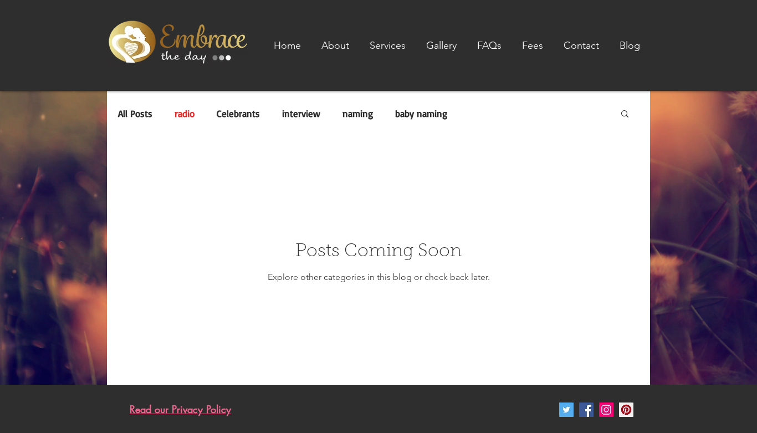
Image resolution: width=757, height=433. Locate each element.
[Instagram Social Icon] (606, 410)
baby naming (421, 113)
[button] (387, 45)
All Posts (135, 113)
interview (301, 113)
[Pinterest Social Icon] (626, 410)
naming (357, 113)
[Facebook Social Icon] (586, 410)
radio (185, 113)
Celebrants (238, 113)
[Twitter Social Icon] (566, 410)
